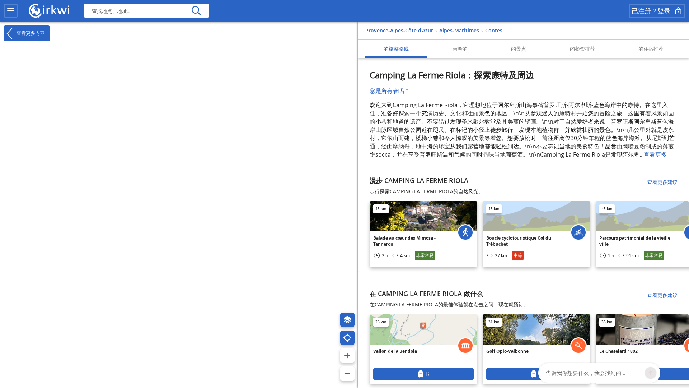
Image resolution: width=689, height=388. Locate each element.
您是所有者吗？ (390, 91)
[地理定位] (347, 338)
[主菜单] (11, 11)
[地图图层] (347, 320)
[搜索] (196, 11)
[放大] (347, 355)
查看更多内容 (29, 33)
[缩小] (347, 373)
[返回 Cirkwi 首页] (49, 11)
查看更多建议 (662, 182)
